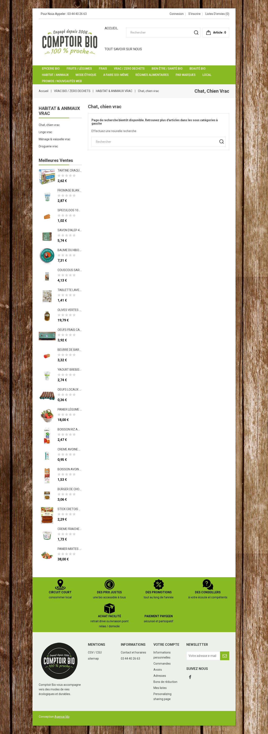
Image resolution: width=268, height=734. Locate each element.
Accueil (111, 28)
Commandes (162, 663)
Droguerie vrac (48, 146)
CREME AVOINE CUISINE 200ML (78, 449)
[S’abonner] (224, 655)
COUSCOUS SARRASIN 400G (76, 270)
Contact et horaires (133, 652)
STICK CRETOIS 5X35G (73, 509)
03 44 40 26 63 (77, 14)
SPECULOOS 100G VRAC (74, 210)
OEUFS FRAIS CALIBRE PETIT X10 (80, 329)
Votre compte (166, 645)
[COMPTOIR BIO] (59, 660)
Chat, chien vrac (49, 125)
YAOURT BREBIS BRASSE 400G (78, 369)
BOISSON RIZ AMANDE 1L (74, 429)
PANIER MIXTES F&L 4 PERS (76, 549)
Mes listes (160, 688)
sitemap (93, 658)
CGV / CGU (95, 652)
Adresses (159, 675)
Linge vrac (45, 132)
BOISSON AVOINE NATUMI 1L (77, 469)
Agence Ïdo (62, 716)
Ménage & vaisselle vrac (54, 139)
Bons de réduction (165, 681)
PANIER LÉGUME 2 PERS (73, 409)
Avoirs (157, 669)
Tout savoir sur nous (123, 49)
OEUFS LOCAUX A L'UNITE (75, 389)
